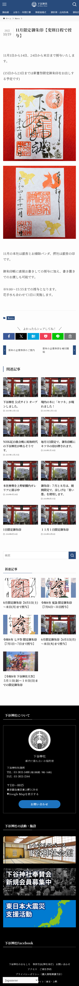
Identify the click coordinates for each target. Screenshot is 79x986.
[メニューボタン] (4, 4)
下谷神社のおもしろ (19, 964)
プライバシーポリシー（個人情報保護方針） (39, 974)
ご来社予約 (45, 969)
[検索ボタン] (74, 4)
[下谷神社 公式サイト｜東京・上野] (39, 4)
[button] (9, 336)
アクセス (32, 969)
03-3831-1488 (22, 772)
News (11, 318)
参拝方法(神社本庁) (43, 964)
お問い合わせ (39, 804)
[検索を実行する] (72, 555)
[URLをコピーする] (70, 336)
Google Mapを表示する (24, 794)
